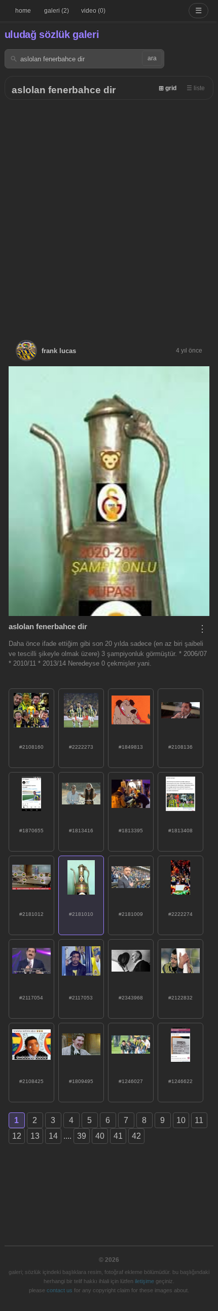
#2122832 (180, 997)
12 (16, 1136)
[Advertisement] (109, 214)
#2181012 (31, 914)
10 (181, 1120)
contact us (59, 1290)
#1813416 (81, 830)
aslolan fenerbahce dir (64, 90)
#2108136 (180, 747)
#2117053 (81, 997)
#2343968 (131, 997)
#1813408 (180, 830)
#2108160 (31, 747)
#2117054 (31, 997)
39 (81, 1136)
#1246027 (131, 1081)
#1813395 (131, 830)
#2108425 (31, 1081)
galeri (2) (56, 10)
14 (53, 1136)
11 (199, 1120)
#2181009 (131, 914)
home (23, 10)
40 (99, 1136)
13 (35, 1136)
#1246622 (180, 1081)
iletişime (144, 1281)
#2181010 (81, 914)
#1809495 (81, 1081)
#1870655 (31, 830)
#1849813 (131, 747)
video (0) (93, 10)
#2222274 (180, 914)
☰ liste (196, 88)
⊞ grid (167, 88)
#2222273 (81, 747)
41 (118, 1136)
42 (136, 1136)
